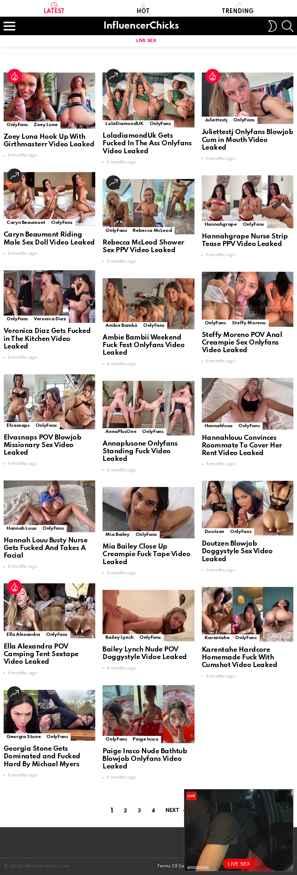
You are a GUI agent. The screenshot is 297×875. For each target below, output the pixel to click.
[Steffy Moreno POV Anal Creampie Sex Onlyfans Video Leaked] (247, 299)
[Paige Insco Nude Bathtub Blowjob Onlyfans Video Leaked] (148, 714)
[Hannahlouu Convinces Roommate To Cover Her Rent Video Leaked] (247, 403)
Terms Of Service (176, 866)
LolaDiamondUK (124, 123)
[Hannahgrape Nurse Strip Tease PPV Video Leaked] (247, 201)
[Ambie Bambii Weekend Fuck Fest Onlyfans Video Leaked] (148, 303)
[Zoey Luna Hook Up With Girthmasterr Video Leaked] (49, 100)
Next (172, 810)
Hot (143, 11)
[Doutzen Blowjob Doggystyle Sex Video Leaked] (247, 508)
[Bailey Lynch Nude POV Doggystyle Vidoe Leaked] (148, 615)
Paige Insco (145, 739)
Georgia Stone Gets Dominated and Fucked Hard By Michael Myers (42, 756)
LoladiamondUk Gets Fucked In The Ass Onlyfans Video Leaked (147, 143)
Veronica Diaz (50, 319)
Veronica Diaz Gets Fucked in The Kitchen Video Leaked (47, 339)
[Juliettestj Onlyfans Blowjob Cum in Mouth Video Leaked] (247, 98)
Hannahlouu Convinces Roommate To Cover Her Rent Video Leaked (242, 445)
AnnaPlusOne (120, 431)
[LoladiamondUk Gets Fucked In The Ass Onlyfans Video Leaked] (148, 100)
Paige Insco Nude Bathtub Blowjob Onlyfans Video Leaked (145, 759)
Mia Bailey (117, 534)
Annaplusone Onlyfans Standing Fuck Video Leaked (140, 451)
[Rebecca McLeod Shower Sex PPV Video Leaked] (148, 206)
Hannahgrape (221, 224)
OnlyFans (17, 124)
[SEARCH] (287, 26)
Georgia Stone (24, 736)
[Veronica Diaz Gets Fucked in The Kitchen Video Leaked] (49, 296)
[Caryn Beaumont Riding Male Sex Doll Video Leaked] (49, 199)
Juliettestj (216, 120)
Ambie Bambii (121, 325)
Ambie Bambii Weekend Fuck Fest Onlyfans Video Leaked (143, 345)
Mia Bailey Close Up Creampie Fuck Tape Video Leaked (146, 554)
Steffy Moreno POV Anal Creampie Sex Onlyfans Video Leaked (242, 343)
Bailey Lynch (119, 637)
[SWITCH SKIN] (272, 26)
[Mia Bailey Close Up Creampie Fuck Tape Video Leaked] (148, 512)
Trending (238, 11)
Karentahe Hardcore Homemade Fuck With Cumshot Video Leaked (239, 657)
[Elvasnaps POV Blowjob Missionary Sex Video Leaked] (49, 401)
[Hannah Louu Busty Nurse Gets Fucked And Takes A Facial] (49, 506)
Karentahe (217, 638)
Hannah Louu (22, 528)
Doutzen (214, 531)
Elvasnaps (18, 425)
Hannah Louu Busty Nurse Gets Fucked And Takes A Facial (45, 548)
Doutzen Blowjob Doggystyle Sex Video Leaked (237, 551)
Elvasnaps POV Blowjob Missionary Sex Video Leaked (42, 445)
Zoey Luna (46, 124)
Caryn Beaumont (26, 222)
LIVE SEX (146, 40)
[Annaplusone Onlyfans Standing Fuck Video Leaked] (148, 408)
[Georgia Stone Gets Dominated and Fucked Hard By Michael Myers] (49, 715)
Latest (53, 11)
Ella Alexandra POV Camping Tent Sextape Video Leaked (41, 654)
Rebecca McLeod (152, 230)
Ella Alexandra (23, 634)
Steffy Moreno (249, 323)
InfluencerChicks (141, 26)
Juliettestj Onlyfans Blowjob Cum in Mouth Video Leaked (247, 140)
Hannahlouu (219, 426)
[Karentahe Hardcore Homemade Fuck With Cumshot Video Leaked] (247, 614)
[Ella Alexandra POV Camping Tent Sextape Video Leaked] (49, 610)
